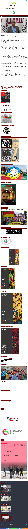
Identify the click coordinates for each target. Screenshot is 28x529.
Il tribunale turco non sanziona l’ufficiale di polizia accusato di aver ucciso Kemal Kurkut (14, 83)
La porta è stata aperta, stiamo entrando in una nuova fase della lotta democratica (12, 0)
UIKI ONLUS (14, 5)
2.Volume (5, 502)
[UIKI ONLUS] (1, 16)
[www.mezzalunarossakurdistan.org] (3, 410)
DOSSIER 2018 (2, 235)
